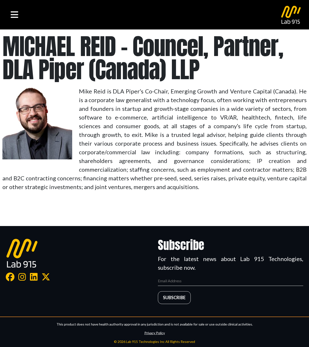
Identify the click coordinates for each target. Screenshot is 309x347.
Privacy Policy (154, 333)
